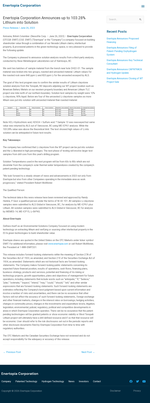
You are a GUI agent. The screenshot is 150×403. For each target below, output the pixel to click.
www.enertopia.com (58, 244)
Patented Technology (26, 381)
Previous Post (12, 352)
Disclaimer (115, 391)
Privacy (137, 391)
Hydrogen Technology (53, 381)
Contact (97, 381)
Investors (84, 381)
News (71, 381)
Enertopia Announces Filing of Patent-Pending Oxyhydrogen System (122, 51)
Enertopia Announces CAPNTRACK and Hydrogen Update (124, 71)
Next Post (88, 352)
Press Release (10, 28)
